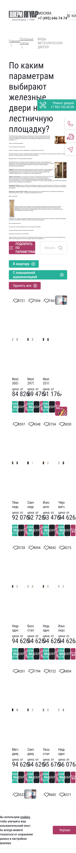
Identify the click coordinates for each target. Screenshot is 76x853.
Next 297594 (30, 381)
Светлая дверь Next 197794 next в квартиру (30, 751)
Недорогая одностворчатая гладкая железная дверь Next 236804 (61, 751)
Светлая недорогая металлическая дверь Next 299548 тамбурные (30, 504)
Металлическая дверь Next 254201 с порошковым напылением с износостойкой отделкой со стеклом (15, 751)
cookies (25, 817)
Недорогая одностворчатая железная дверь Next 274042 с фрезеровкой (46, 628)
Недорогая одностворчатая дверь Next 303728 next (15, 628)
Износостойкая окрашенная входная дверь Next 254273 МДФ (61, 628)
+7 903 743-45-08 (62, 107)
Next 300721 (15, 381)
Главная (14, 41)
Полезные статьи (26, 41)
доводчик (29, 238)
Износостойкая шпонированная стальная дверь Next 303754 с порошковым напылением (46, 504)
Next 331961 (46, 381)
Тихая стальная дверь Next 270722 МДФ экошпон (46, 751)
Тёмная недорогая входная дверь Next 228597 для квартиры (15, 504)
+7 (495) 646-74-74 (52, 18)
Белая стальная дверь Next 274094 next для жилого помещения (30, 628)
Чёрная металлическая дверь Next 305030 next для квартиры (61, 504)
